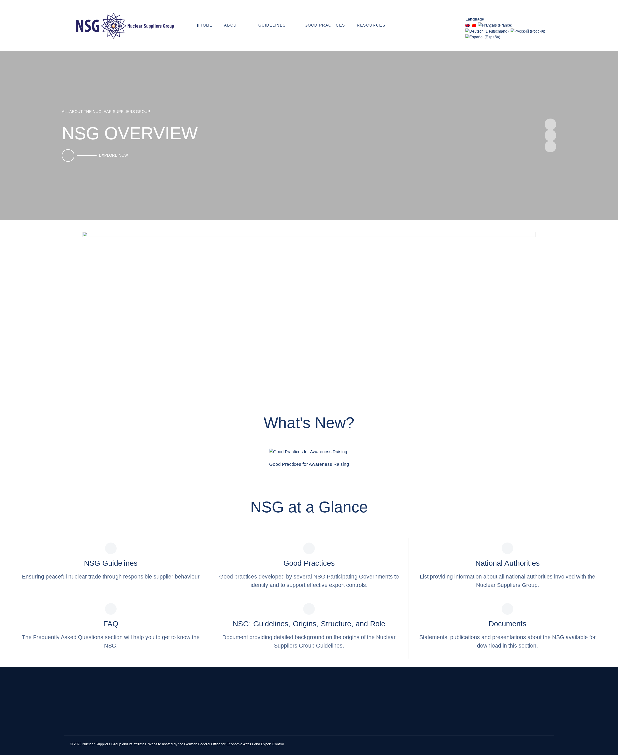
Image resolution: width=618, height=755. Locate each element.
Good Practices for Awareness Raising (309, 464)
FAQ (110, 624)
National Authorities (507, 563)
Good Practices (309, 563)
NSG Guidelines (111, 563)
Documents (508, 624)
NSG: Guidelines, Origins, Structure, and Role (309, 624)
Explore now (113, 155)
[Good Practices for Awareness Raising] (309, 452)
